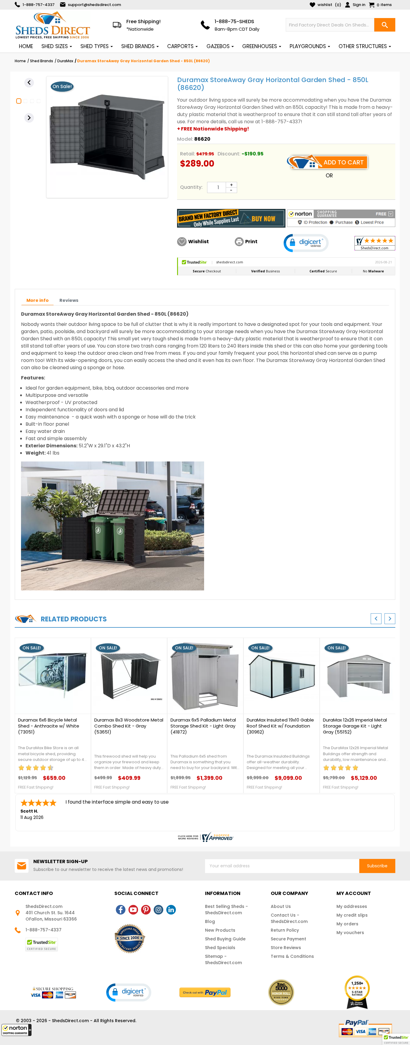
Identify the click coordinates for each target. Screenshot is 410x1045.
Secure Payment (288, 939)
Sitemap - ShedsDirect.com (223, 959)
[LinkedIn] (171, 910)
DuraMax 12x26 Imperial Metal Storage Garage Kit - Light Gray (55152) (355, 726)
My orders (347, 924)
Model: (185, 139)
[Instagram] (158, 910)
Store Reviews (286, 948)
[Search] (384, 25)
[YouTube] (133, 910)
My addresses (351, 906)
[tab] (37, 300)
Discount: (229, 153)
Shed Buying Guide (225, 939)
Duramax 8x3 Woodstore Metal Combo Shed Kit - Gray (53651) (128, 726)
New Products (220, 930)
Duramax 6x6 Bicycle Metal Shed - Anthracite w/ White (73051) (48, 726)
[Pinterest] (146, 910)
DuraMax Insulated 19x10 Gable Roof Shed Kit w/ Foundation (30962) (280, 726)
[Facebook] (120, 910)
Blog (210, 921)
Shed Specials (220, 948)
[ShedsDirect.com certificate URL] (205, 837)
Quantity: (191, 187)
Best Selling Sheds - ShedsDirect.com (226, 909)
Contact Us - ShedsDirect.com (289, 918)
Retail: (187, 153)
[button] (17, 1030)
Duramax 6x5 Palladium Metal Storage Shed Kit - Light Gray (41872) (203, 726)
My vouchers (350, 933)
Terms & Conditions (292, 956)
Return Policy (285, 930)
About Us (281, 906)
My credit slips (352, 915)
